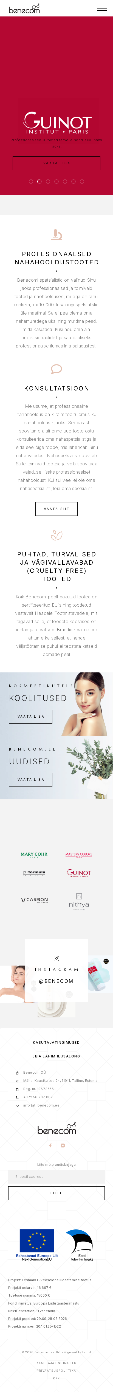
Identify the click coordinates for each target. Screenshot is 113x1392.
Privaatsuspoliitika (56, 1370)
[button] (31, 181)
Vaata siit (57, 509)
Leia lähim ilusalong (56, 1056)
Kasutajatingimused (56, 1042)
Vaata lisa (56, 163)
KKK (56, 1378)
